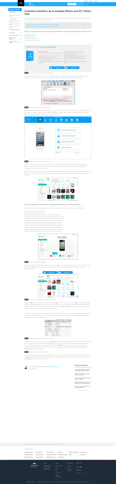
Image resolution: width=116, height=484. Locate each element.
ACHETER (80, 4)
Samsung (60, 452)
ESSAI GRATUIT (72, 4)
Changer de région (31, 481)
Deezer (70, 454)
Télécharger (58, 67)
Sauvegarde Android (51, 454)
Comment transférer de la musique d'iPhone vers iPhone (82, 374)
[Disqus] (47, 387)
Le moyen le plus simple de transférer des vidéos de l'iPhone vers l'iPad (83, 370)
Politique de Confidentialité (77, 481)
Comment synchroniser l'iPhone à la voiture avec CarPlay (82, 387)
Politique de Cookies (85, 481)
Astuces (56, 474)
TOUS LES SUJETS (28, 452)
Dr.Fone (68, 467)
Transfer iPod (61, 457)
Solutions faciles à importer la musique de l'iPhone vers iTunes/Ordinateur (83, 383)
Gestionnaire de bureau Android (46, 469)
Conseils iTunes (83, 452)
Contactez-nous (58, 472)
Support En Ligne (58, 465)
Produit (40, 4)
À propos (91, 1)
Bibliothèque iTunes (51, 457)
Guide (53, 4)
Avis (64, 4)
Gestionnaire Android (74, 452)
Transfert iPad (39, 452)
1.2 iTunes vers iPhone (13, 17)
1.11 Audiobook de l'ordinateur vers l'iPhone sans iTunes (15, 30)
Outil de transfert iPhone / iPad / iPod (47, 466)
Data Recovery (69, 469)
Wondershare (45, 481)
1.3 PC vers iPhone (12, 19)
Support (96, 1)
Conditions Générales (68, 481)
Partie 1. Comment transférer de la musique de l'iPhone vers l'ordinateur (42, 24)
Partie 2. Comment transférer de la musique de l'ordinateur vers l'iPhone (42, 26)
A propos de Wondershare (59, 481)
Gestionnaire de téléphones (48, 47)
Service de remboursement (58, 476)
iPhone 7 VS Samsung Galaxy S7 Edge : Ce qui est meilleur (83, 378)
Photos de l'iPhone (28, 457)
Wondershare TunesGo (29, 36)
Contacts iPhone (39, 457)
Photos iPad (82, 454)
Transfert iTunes (50, 452)
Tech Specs (59, 4)
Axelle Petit (46, 366)
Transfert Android (28, 454)
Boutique (86, 1)
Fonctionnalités (47, 4)
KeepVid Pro (69, 470)
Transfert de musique (62, 454)
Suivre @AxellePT (33, 368)
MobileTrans (69, 465)
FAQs (56, 467)
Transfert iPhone (55, 366)
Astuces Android (39, 454)
